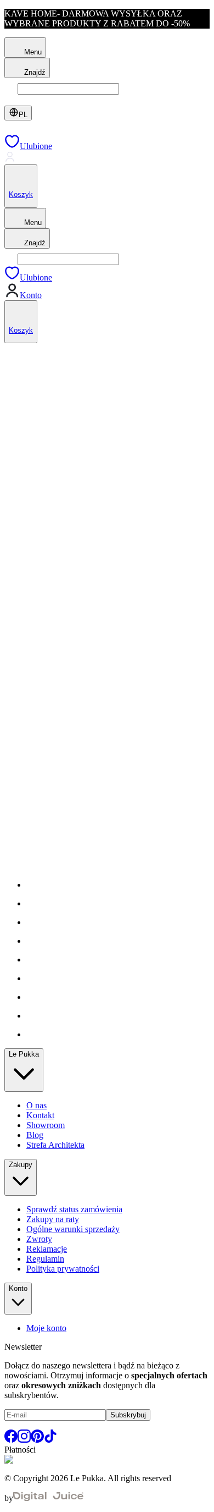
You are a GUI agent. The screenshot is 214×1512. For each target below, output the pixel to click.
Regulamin (45, 1258)
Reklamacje (46, 1248)
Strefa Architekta (55, 1145)
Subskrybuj (128, 1415)
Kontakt (40, 1115)
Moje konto (46, 1328)
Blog (34, 1135)
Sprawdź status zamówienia (74, 1209)
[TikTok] (50, 1439)
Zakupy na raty (52, 1219)
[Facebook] (11, 1439)
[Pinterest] (37, 1439)
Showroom (45, 1125)
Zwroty (39, 1239)
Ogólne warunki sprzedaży (73, 1229)
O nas (36, 1105)
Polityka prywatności (62, 1268)
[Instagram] (24, 1439)
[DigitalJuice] (48, 1498)
